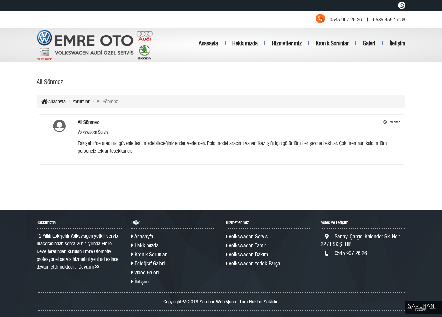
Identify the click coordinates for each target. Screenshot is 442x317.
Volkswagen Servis (248, 236)
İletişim (397, 43)
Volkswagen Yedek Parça (254, 263)
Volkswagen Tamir (247, 245)
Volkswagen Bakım (248, 254)
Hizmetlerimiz (287, 43)
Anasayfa (208, 43)
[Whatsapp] (401, 5)
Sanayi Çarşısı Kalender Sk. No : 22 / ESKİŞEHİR (360, 240)
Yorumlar (81, 101)
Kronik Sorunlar (332, 43)
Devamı (86, 266)
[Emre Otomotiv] (95, 45)
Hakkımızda (245, 43)
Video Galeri (146, 272)
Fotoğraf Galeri (149, 263)
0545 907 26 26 (350, 253)
